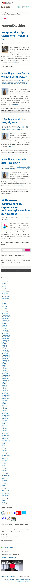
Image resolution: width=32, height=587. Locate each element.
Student (8, 83)
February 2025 (5, 291)
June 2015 (4, 485)
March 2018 (4, 430)
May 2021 (4, 367)
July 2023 (4, 323)
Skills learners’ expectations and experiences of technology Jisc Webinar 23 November (15, 207)
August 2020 (5, 382)
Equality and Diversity (21, 166)
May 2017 (4, 447)
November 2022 (6, 336)
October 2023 (5, 318)
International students (22, 110)
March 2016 (4, 470)
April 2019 (4, 408)
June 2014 (4, 500)
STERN (7, 152)
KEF (29, 110)
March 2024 (5, 310)
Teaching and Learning (15, 83)
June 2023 (4, 325)
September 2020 (6, 380)
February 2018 (5, 432)
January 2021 (5, 373)
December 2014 (6, 493)
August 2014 (5, 498)
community (16, 242)
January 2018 (5, 433)
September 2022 (6, 340)
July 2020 (4, 383)
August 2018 (5, 422)
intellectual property (12, 110)
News (10, 82)
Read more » (16, 62)
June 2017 (4, 445)
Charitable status (9, 579)
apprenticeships (9, 66)
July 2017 (4, 443)
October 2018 (5, 418)
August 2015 (5, 482)
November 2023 (6, 316)
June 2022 (4, 345)
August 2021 (5, 362)
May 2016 (4, 467)
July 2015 (4, 483)
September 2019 (6, 400)
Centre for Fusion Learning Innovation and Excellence (15, 8)
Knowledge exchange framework (9, 112)
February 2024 (5, 311)
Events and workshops (22, 43)
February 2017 (5, 452)
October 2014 (5, 495)
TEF (21, 83)
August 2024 (5, 301)
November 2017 (6, 437)
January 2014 (5, 503)
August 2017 (5, 442)
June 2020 (4, 385)
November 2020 (6, 377)
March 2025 (5, 290)
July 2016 (4, 463)
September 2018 (6, 420)
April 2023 (4, 328)
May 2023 (4, 326)
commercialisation (22, 108)
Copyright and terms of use (23, 581)
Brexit (15, 108)
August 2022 (5, 342)
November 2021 (6, 357)
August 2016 (5, 462)
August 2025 (5, 281)
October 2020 (5, 378)
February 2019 (5, 412)
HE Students (8, 127)
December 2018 (6, 415)
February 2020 (5, 392)
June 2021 (4, 365)
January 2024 (5, 313)
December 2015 (6, 475)
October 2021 (5, 358)
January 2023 (5, 333)
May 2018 (4, 427)
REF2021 (26, 82)
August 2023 (5, 321)
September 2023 (6, 320)
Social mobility (22, 191)
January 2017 (5, 453)
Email (2, 265)
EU (19, 80)
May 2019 (4, 407)
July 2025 (4, 283)
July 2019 (4, 403)
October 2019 (5, 398)
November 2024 (6, 296)
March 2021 (4, 370)
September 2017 (6, 440)
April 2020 (4, 388)
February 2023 (5, 331)
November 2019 (6, 397)
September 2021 (6, 360)
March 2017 (4, 450)
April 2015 (4, 488)
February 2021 (5, 372)
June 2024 (4, 305)
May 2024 (4, 306)
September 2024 (6, 300)
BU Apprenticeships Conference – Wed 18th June (14, 36)
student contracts (14, 152)
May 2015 (4, 487)
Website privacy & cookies (23, 579)
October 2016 (5, 458)
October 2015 (5, 478)
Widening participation (17, 129)
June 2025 (4, 285)
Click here (3, 274)
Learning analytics (15, 127)
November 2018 (6, 417)
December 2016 (6, 455)
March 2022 (5, 350)
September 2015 (6, 480)
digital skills (22, 242)
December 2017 (6, 435)
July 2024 (4, 303)
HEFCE (7, 82)
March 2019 (5, 410)
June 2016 (4, 465)
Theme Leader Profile (9, 557)
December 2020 (6, 375)
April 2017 (4, 448)
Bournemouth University (7, 3)
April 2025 (4, 288)
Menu (6, 19)
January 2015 (5, 492)
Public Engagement (19, 82)
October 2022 (5, 338)
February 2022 (5, 352)
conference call (23, 217)
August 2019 (5, 402)
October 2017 (5, 438)
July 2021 (4, 363)
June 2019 (4, 405)
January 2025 (5, 293)
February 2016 (5, 472)
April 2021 (4, 368)
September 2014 (6, 497)
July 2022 (4, 343)
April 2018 (4, 428)
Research (4, 83)
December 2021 (6, 355)
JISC (7, 219)
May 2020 (4, 387)
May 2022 (4, 347)
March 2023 (5, 330)
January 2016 (5, 473)
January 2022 (5, 353)
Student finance (20, 112)
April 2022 (4, 348)
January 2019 (5, 413)
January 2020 (5, 393)
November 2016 (6, 457)
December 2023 (6, 315)
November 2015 (6, 477)
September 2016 (6, 460)
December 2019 (6, 395)
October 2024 (5, 298)
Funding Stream (24, 80)
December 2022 (6, 335)
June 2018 (4, 425)
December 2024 (6, 295)
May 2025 (4, 286)
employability (19, 126)
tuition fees (27, 112)
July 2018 (4, 423)
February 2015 (5, 490)
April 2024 (4, 308)
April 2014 (4, 502)
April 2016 (4, 468)
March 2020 (5, 390)
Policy (13, 82)
